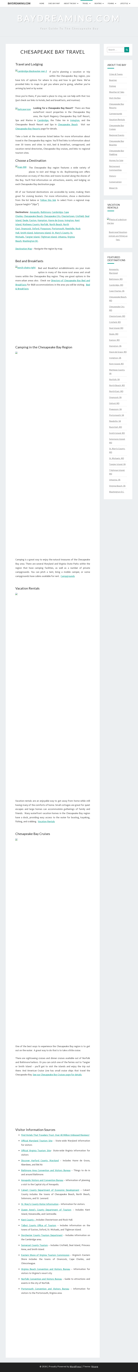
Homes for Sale (116, 160)
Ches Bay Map (54, 3)
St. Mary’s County (60, 232)
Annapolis (34, 212)
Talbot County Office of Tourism (38, 1225)
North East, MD (116, 391)
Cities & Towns (116, 74)
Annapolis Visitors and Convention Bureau (42, 1180)
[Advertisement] (52, 317)
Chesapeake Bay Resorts (27, 128)
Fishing (111, 3)
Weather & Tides (116, 92)
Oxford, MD (114, 403)
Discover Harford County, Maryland (40, 1160)
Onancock (26, 228)
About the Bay (70, 3)
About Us (113, 188)
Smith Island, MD (117, 433)
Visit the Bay (115, 98)
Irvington (74, 120)
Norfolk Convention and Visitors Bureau (41, 1278)
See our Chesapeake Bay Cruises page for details (57, 1074)
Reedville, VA (115, 421)
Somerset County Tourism (34, 1245)
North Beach (55, 224)
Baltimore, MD (116, 279)
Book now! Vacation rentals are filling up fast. (118, 236)
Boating (98, 3)
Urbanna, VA (114, 479)
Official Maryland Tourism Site (36, 1140)
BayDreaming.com (19, 3)
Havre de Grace (55, 220)
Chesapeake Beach (68, 124)
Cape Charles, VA (116, 291)
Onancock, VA (115, 397)
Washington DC (30, 240)
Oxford (35, 228)
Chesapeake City (52, 216)
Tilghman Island (49, 236)
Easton (32, 220)
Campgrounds (68, 576)
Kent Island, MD (116, 363)
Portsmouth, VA (116, 415)
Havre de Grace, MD (118, 352)
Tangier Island (32, 236)
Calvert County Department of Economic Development (50, 1190)
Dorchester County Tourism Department (42, 1235)
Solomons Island (42, 232)
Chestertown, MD (117, 316)
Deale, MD (113, 334)
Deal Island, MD (116, 328)
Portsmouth (58, 228)
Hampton (42, 220)
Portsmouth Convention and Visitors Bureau (45, 1288)
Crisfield (79, 216)
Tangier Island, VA (117, 464)
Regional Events (116, 135)
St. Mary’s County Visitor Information (39, 1204)
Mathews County (31, 224)
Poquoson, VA (115, 409)
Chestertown (67, 216)
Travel (85, 3)
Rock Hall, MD (115, 427)
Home (41, 3)
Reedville (69, 228)
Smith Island (26, 232)
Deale (25, 220)
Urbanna (62, 236)
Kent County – (28, 1219)
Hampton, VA (115, 346)
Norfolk (44, 224)
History (112, 176)
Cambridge (42, 120)
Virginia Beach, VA (117, 485)
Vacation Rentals (46, 821)
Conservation (115, 181)
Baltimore (46, 212)
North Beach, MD (117, 385)
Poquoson (45, 228)
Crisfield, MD (115, 322)
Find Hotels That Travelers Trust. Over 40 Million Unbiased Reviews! (55, 1135)
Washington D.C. (116, 491)
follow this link (48, 200)
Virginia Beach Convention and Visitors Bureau (45, 1269)
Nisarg (94, 1366)
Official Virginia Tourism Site (36, 1150)
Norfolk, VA (114, 379)
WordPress (75, 1366)
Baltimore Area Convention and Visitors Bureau (45, 1170)
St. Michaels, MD (116, 458)
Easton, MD (114, 340)
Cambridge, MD (116, 285)
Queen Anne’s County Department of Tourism (46, 1209)
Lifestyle (124, 3)
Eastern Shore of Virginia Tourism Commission (45, 1255)
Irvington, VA (115, 357)
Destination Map (23, 248)
